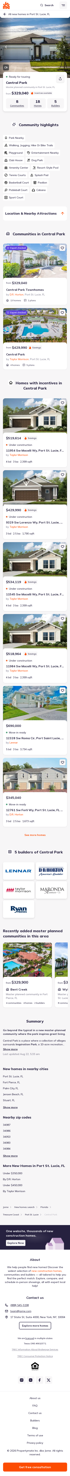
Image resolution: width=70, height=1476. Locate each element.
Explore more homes (35, 1325)
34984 (6, 1148)
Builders (55, 105)
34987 (6, 1125)
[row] (14, 138)
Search (49, 5)
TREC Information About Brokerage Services (35, 1349)
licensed (29, 1338)
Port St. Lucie (31, 1214)
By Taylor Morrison (14, 1191)
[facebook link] (39, 1380)
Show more (10, 1049)
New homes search (24, 1207)
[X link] (48, 1380)
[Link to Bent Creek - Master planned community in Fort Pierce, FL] (27, 961)
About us (35, 1398)
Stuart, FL (9, 1100)
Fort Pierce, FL (11, 1082)
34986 (6, 1130)
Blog (35, 1428)
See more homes (35, 835)
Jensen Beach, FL (13, 1094)
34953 (6, 1136)
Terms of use (35, 1435)
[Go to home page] (6, 5)
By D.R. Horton (11, 1179)
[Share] (60, 78)
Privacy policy (35, 1443)
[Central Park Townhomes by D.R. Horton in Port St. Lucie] (35, 262)
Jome (5, 1207)
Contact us (35, 1413)
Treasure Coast (11, 1214)
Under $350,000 (12, 1173)
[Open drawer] (63, 5)
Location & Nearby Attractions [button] (31, 213)
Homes (38, 105)
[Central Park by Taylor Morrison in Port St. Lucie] (35, 326)
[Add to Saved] (62, 248)
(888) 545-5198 (19, 1305)
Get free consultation (35, 1467)
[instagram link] (21, 1380)
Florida (44, 1207)
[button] (35, 1237)
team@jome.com (20, 1311)
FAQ (35, 1405)
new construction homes (47, 1271)
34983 (6, 1142)
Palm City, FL (10, 1088)
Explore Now (15, 1243)
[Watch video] (6, 67)
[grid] (35, 167)
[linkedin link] (30, 1380)
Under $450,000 (12, 1185)
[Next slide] (64, 47)
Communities (17, 105)
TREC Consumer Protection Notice (35, 1356)
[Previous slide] (6, 47)
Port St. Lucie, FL (13, 1076)
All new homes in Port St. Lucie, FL (29, 14)
